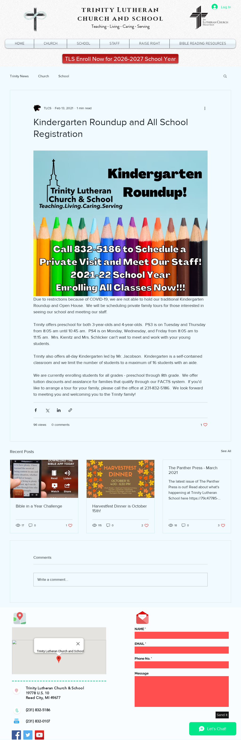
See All (226, 451)
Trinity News (19, 76)
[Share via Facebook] (35, 410)
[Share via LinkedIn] (58, 410)
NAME (139, 629)
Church (43, 76)
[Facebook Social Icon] (16, 735)
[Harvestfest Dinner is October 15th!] (121, 479)
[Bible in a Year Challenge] (44, 479)
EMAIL (139, 643)
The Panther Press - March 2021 (193, 470)
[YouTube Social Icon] (39, 735)
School (63, 76)
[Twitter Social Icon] (27, 735)
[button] (225, 76)
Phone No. (142, 658)
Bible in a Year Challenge (39, 506)
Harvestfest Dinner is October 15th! (119, 508)
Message (142, 673)
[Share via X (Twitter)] (47, 410)
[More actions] (205, 108)
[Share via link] (70, 410)
